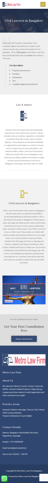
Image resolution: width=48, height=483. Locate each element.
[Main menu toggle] (43, 4)
